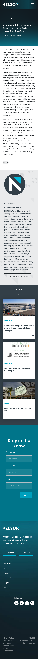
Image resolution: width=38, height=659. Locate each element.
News (11, 18)
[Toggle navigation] (32, 4)
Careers (26, 553)
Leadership (8, 578)
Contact (10, 553)
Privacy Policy (8, 638)
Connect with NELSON (18, 276)
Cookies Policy (8, 645)
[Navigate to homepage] (10, 4)
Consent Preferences (8, 649)
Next (26, 495)
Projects (7, 573)
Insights (7, 582)
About (6, 568)
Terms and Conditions (7, 641)
